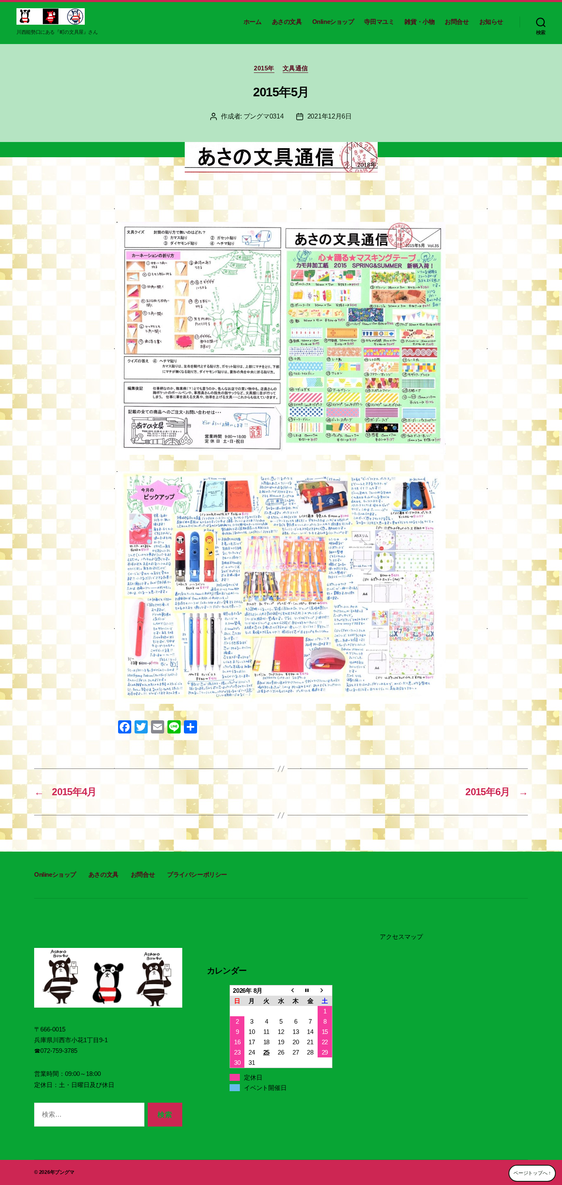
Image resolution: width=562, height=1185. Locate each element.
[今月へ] (310, 990)
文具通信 (295, 68)
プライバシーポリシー (197, 874)
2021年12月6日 (329, 116)
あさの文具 (287, 21)
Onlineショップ (333, 21)
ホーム (253, 21)
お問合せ (457, 21)
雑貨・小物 (419, 21)
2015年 (264, 68)
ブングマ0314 (264, 116)
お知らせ (491, 21)
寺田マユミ (379, 21)
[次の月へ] (325, 990)
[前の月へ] (295, 990)
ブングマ (64, 1172)
